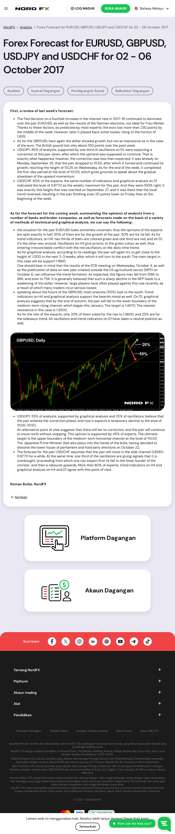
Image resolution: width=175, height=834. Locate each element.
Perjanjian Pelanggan (28, 731)
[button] (6, 8)
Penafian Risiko (59, 731)
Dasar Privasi (124, 731)
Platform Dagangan (108, 538)
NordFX (9, 27)
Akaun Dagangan (109, 590)
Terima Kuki (87, 826)
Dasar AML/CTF (149, 731)
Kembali (21, 497)
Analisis (26, 27)
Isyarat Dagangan (45, 91)
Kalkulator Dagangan (132, 91)
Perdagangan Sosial (87, 91)
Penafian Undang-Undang (92, 731)
